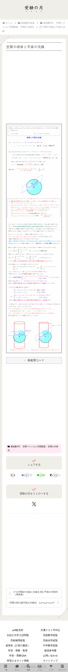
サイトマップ (50, 660)
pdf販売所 (17, 630)
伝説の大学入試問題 (18, 635)
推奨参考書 (50, 650)
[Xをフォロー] (34, 504)
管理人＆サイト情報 (18, 660)
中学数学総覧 (50, 645)
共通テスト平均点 (50, 630)
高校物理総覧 (17, 640)
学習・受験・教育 (18, 650)
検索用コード (36, 360)
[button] (55, 475)
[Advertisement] (34, 86)
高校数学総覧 (50, 635)
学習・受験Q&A (17, 655)
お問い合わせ (50, 655)
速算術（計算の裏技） (18, 645)
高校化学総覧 (50, 640)
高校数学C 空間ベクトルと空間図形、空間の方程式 (33, 448)
